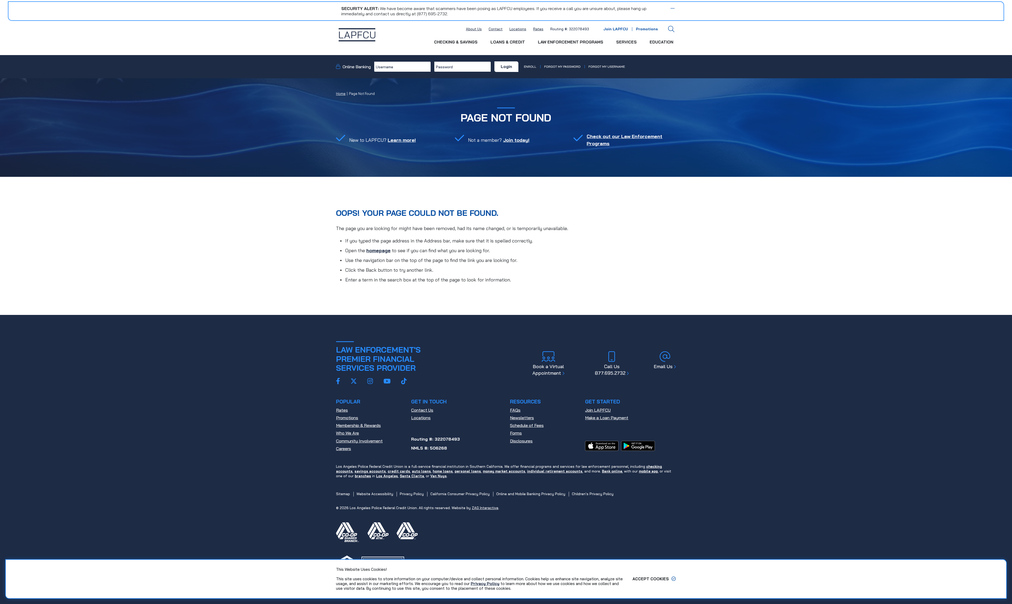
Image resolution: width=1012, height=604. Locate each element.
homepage (378, 250)
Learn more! (402, 140)
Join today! (516, 140)
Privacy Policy (485, 583)
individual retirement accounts (554, 471)
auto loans (421, 471)
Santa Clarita (412, 476)
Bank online (612, 471)
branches (363, 476)
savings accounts (370, 471)
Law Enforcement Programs (570, 42)
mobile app (648, 471)
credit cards (399, 471)
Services (626, 42)
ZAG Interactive (485, 508)
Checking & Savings (456, 42)
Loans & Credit (507, 42)
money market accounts (504, 471)
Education (661, 42)
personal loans (468, 471)
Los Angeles (387, 476)
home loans (443, 471)
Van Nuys (438, 476)
